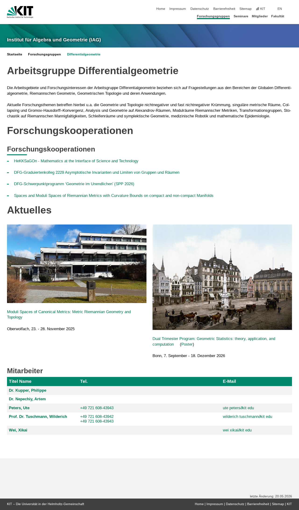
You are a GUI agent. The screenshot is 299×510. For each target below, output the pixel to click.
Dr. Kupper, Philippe (27, 390)
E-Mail (229, 381)
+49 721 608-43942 (97, 416)
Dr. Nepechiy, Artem (27, 399)
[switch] (290, 9)
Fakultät (277, 16)
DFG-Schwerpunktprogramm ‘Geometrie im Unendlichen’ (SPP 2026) (74, 184)
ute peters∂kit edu (238, 408)
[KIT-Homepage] (20, 12)
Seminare (241, 16)
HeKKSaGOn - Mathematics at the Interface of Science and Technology (76, 161)
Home (160, 9)
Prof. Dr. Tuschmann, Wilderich (38, 416)
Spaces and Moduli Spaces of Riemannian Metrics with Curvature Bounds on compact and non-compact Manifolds (114, 195)
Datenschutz (199, 9)
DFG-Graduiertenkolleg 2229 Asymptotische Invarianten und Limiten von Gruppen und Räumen (96, 172)
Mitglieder (260, 16)
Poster (187, 344)
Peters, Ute (19, 408)
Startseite (14, 54)
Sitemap (245, 9)
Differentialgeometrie (83, 54)
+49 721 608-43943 (97, 408)
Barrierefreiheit (224, 9)
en (280, 9)
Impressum (177, 9)
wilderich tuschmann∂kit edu (247, 416)
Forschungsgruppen (213, 16)
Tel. (84, 381)
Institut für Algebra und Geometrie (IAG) (54, 40)
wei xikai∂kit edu (237, 430)
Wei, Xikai (18, 430)
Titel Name (20, 381)
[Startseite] (290, 16)
